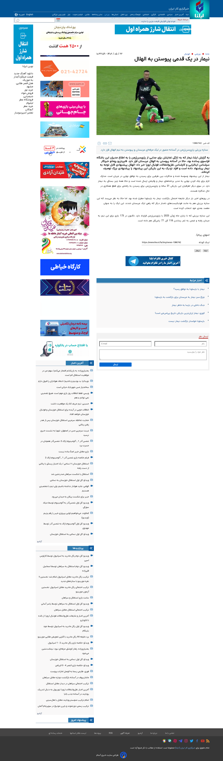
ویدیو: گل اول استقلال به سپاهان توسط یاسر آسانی (65, 603)
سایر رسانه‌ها (97, 14)
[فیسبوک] (196, 741)
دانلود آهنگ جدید (23, 73)
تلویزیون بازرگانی (58, 14)
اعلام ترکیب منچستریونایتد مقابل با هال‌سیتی (67, 700)
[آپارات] (174, 741)
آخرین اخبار (179, 14)
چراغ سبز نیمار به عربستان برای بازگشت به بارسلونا (180, 297)
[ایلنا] (199, 9)
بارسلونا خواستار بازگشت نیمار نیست (186, 321)
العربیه (22, 14)
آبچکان (29, 109)
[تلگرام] (179, 741)
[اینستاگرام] (185, 741)
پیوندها (97, 733)
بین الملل (124, 14)
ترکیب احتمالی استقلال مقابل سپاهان (71, 610)
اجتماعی (146, 14)
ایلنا (187, 14)
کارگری (153, 14)
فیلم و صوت (78, 14)
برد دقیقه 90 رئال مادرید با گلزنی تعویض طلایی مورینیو (63, 636)
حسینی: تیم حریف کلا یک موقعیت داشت (70, 403)
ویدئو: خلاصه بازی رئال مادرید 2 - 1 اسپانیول (68, 643)
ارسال (115, 364)
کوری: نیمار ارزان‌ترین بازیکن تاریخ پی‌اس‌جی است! (180, 313)
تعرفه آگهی (125, 733)
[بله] (169, 741)
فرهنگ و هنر (135, 14)
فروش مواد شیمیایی (27, 95)
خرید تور (28, 90)
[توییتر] (190, 741)
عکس (87, 14)
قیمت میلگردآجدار (23, 76)
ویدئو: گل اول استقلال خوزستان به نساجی (69, 480)
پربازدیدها (78, 548)
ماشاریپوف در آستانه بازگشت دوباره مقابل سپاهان (65, 677)
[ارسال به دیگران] (110, 143)
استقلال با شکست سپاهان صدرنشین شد (70, 474)
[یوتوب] (202, 741)
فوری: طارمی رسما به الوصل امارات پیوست (69, 671)
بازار (69, 14)
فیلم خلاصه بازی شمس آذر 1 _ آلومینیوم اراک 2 (67, 457)
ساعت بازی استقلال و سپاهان (75, 597)
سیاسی (170, 14)
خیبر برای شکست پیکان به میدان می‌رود (70, 496)
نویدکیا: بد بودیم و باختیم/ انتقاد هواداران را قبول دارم (63, 381)
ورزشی (107, 14)
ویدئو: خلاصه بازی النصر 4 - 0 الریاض (72, 665)
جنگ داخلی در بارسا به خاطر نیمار (188, 305)
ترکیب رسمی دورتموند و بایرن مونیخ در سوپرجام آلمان (63, 706)
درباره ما (153, 733)
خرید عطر (28, 106)
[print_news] (99, 143)
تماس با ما (169, 733)
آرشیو (39, 541)
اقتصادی (161, 14)
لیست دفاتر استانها (78, 733)
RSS (110, 733)
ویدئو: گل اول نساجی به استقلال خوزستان (69, 534)
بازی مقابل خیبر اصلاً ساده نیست (74, 451)
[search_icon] (18, 20)
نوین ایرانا (27, 66)
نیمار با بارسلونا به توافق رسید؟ (189, 289)
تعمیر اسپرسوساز (23, 112)
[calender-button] (58, 20)
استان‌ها (115, 14)
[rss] (207, 741)
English (29, 14)
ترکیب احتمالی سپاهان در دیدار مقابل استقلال (67, 683)
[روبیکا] (163, 741)
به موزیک (28, 80)
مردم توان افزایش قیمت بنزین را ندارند (158, 19)
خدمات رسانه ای (55, 733)
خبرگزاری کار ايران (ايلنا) (185, 747)
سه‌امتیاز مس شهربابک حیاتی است (72, 387)
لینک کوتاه (204, 242)
